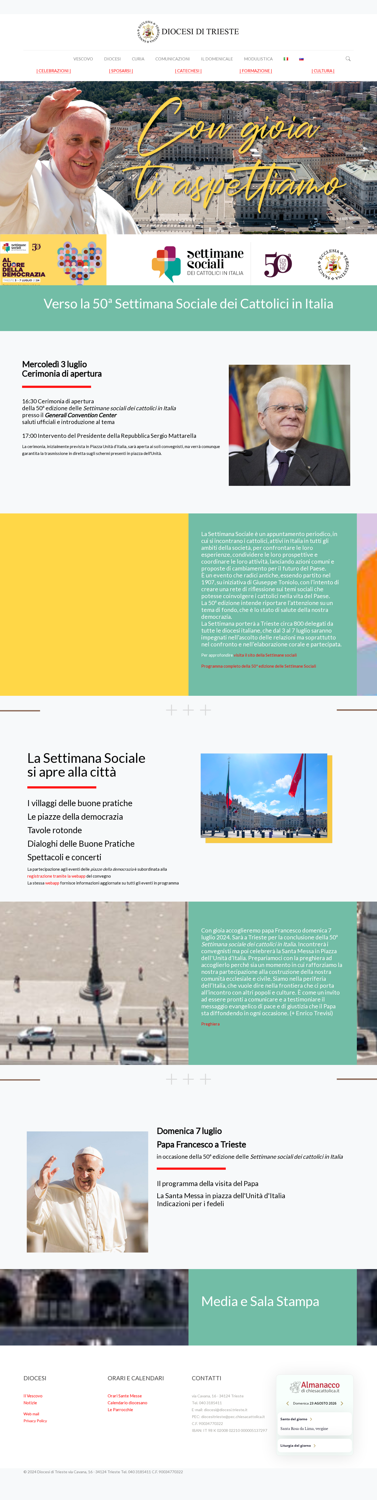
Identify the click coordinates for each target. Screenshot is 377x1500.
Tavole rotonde (54, 830)
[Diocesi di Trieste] (188, 32)
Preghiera (210, 1023)
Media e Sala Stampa (260, 1301)
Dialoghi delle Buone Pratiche (81, 843)
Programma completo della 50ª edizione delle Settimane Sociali (258, 666)
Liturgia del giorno (315, 1445)
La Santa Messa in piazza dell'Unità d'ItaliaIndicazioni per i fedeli (221, 1199)
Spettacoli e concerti (64, 857)
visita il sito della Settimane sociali (265, 654)
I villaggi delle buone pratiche (79, 803)
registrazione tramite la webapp (56, 875)
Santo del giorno (315, 1423)
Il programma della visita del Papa (208, 1183)
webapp (52, 882)
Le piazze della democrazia (75, 816)
